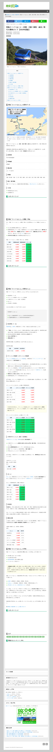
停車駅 (10, 80)
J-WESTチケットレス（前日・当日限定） (17, 93)
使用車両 (11, 75)
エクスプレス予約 (10, 698)
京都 (17, 636)
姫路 (29, 636)
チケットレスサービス (38, 358)
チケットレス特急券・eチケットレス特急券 (18, 91)
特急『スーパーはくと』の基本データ (15, 73)
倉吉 (20, 636)
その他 (10, 84)
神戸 (35, 636)
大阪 (26, 636)
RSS (47, 744)
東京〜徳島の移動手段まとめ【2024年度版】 (15, 733)
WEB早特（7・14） (13, 89)
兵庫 (23, 636)
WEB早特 (8, 326)
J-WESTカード (39, 369)
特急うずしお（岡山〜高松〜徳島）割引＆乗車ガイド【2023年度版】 (20, 732)
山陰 (32, 636)
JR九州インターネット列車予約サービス (17, 585)
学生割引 (11, 96)
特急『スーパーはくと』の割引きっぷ (15, 87)
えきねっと (10, 583)
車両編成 (11, 76)
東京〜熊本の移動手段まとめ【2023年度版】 (15, 734)
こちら (22, 233)
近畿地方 (39, 636)
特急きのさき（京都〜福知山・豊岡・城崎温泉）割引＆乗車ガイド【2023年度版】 (22, 736)
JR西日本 (9, 636)
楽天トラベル (8, 705)
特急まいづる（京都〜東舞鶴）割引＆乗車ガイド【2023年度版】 (19, 730)
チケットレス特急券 (10, 358)
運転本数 (11, 78)
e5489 (13, 326)
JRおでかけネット (34, 184)
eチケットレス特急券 (20, 358)
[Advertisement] (17, 207)
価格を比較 (11, 98)
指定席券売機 (11, 559)
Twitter (44, 744)
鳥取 (43, 636)
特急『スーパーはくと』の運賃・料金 (15, 85)
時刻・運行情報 (12, 82)
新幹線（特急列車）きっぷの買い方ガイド (16, 606)
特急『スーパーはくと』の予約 (13, 100)
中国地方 (14, 636)
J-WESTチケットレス (11, 439)
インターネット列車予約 (11, 696)
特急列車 (8, 35)
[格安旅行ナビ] (12, 7)
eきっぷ (10, 94)
